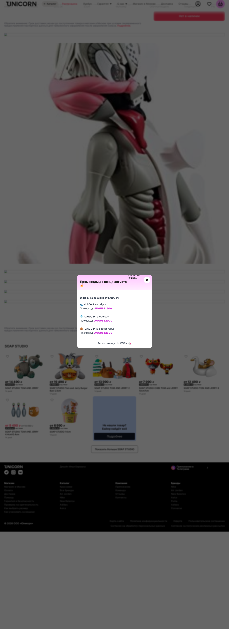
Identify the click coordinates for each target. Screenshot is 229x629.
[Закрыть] (147, 280)
